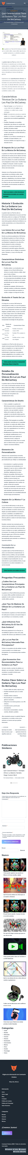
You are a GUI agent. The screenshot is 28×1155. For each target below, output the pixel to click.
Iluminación (7, 1040)
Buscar (4, 848)
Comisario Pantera (9, 777)
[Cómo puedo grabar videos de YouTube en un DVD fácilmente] (15, 946)
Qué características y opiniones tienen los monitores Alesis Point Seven (20, 732)
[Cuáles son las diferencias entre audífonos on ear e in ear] (15, 992)
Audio (5, 1030)
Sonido (6, 1048)
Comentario (5, 799)
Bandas (6, 1032)
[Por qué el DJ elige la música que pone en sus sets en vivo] (15, 925)
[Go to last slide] (4, 766)
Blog (3, 1096)
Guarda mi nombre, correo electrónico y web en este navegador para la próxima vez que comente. (13, 836)
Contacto (4, 1098)
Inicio (3, 1092)
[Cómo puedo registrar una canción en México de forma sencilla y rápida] (15, 864)
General (6, 1036)
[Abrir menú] (24, 3)
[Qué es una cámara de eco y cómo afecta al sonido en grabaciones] (15, 968)
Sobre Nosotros (6, 1105)
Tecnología (7, 1051)
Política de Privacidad (7, 1103)
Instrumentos (13, 10)
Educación (7, 1034)
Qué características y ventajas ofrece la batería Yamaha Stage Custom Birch (14, 773)
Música (6, 1044)
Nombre (4, 825)
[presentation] (14, 759)
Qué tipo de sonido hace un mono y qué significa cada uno (7, 731)
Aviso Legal (5, 1094)
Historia (6, 1038)
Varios (5, 1053)
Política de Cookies (7, 1101)
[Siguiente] (24, 766)
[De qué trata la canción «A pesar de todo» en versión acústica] (15, 906)
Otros (5, 1046)
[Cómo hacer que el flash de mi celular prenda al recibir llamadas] (15, 1014)
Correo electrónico (7, 832)
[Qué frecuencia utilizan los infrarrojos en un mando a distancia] (15, 885)
